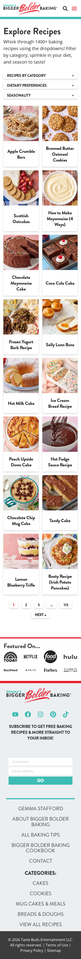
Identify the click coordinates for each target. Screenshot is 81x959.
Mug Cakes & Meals (40, 904)
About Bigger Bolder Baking (40, 822)
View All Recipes (40, 925)
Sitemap (54, 950)
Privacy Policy (31, 950)
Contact (40, 861)
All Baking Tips (40, 835)
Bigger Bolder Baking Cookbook (40, 848)
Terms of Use (57, 945)
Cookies (41, 893)
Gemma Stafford (40, 808)
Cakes (40, 883)
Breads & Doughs (41, 914)
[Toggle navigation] (74, 8)
